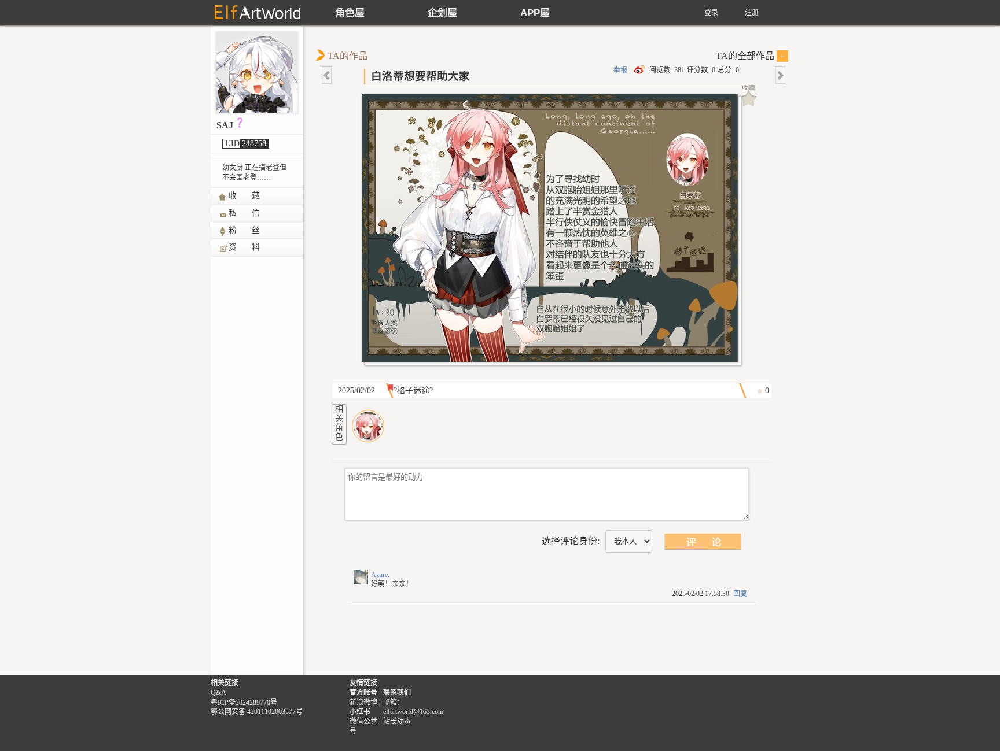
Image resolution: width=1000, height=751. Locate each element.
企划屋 (442, 13)
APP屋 (535, 13)
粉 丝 (245, 230)
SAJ (224, 125)
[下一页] (779, 75)
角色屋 (350, 13)
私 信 (245, 213)
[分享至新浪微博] (640, 70)
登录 (711, 13)
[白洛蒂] (368, 426)
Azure (379, 575)
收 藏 (245, 195)
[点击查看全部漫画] (552, 230)
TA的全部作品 (750, 56)
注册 (752, 13)
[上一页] (327, 75)
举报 (620, 70)
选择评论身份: (571, 541)
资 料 (245, 247)
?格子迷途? (413, 390)
